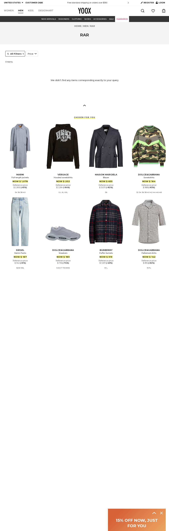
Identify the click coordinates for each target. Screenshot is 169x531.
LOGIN (160, 3)
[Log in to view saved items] (153, 10)
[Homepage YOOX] (84, 11)
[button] (84, 105)
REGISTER (149, 2)
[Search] (142, 10)
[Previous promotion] (40, 3)
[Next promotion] (128, 3)
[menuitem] (9, 10)
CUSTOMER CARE (34, 2)
